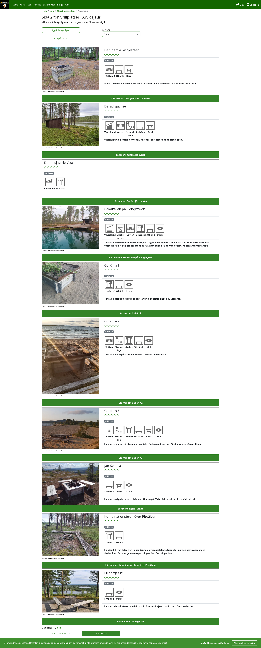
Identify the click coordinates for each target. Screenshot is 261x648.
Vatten (109, 75)
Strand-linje (130, 134)
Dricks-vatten (120, 236)
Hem (44, 10)
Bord (129, 75)
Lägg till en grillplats (61, 30)
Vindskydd (110, 132)
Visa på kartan (61, 38)
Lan (52, 10)
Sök (30, 4)
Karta (22, 4)
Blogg (60, 4)
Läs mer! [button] (162, 643)
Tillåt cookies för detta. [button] (244, 643)
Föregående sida (61, 633)
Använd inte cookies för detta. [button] (214, 643)
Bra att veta (49, 4)
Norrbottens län (66, 10)
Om (67, 4)
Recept (37, 4)
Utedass (60, 188)
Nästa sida (101, 633)
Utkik (160, 234)
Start (15, 4)
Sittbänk (119, 75)
